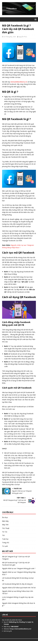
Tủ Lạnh (5, 546)
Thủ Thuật (5, 528)
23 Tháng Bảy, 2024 (10, 37)
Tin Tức (4, 532)
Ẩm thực (5, 517)
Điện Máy (5, 521)
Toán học (5, 539)
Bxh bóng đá (8, 631)
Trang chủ (5, 542)
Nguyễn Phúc (23, 37)
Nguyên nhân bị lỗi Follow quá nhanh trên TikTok (19, 588)
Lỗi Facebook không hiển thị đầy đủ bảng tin (17, 584)
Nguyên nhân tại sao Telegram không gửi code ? (18, 568)
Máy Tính (5, 525)
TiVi (3, 535)
